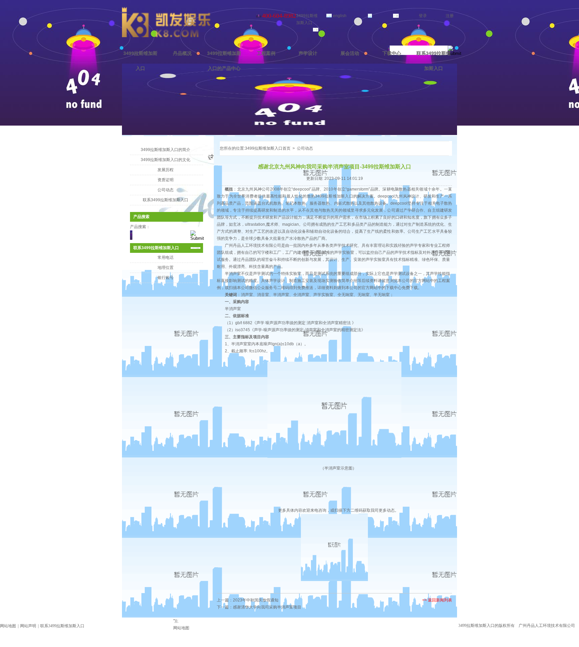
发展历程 (166, 169)
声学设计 (308, 53)
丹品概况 (182, 53)
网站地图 (8, 626)
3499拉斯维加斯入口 (140, 61)
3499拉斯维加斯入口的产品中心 (224, 61)
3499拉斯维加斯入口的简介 (166, 149)
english (339, 15)
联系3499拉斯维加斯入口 (433, 61)
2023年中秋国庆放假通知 (255, 600)
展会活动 (349, 53)
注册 (450, 15)
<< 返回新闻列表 (437, 600)
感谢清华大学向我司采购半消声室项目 (267, 607)
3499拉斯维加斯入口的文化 (166, 159)
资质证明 (166, 179)
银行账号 (166, 277)
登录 (423, 15)
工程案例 (266, 53)
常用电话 (166, 257)
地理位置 (166, 267)
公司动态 (166, 190)
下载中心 (391, 53)
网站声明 (28, 626)
